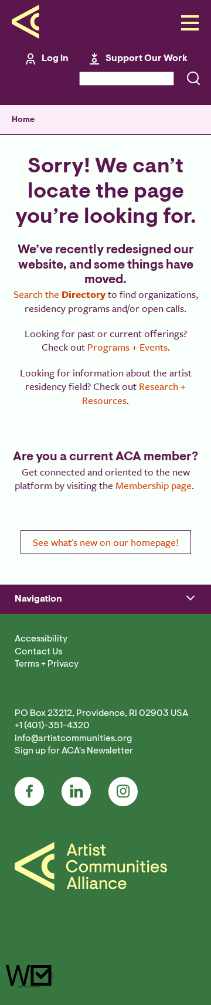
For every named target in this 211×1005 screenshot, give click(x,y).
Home (23, 120)
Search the (59, 294)
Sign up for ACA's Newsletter (74, 751)
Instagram (123, 791)
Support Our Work (147, 58)
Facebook (29, 791)
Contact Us (38, 652)
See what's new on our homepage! (106, 542)
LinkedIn (76, 791)
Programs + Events (127, 346)
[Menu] (186, 23)
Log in (55, 58)
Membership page (153, 485)
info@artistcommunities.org (73, 738)
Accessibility (41, 639)
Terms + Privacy (47, 664)
